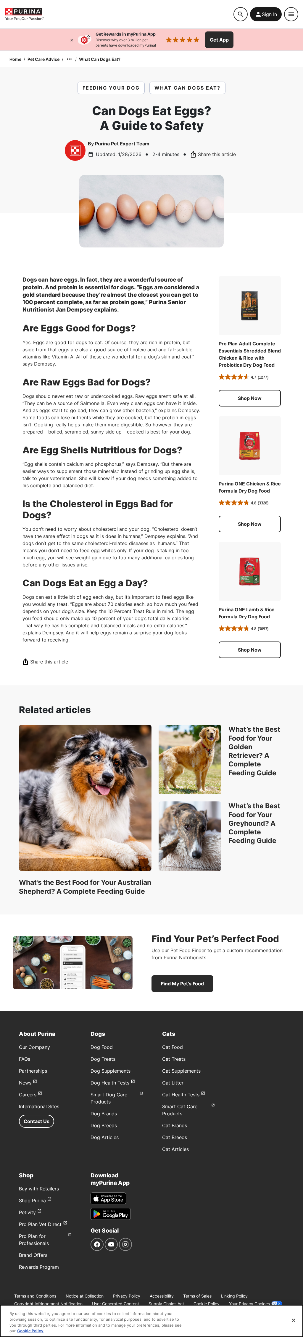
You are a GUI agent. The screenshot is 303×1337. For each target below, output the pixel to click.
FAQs (24, 1059)
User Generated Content (115, 1303)
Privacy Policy (126, 1295)
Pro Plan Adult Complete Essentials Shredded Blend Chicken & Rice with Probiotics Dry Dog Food (250, 354)
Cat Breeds (174, 1137)
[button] (250, 398)
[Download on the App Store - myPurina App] (108, 1198)
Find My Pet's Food (182, 984)
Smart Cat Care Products (179, 1110)
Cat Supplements (181, 1071)
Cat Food (172, 1047)
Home (15, 59)
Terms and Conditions (35, 1295)
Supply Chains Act (166, 1303)
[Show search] (240, 14)
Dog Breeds (104, 1125)
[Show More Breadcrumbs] (69, 59)
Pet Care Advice (43, 59)
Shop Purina (32, 1200)
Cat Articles (175, 1149)
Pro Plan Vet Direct (40, 1224)
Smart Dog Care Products (109, 1098)
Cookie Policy (207, 1303)
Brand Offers (33, 1255)
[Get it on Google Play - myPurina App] (110, 1214)
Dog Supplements (110, 1071)
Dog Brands (104, 1114)
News (25, 1083)
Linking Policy (234, 1295)
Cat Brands (174, 1125)
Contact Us (36, 1121)
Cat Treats (174, 1059)
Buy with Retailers (39, 1189)
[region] (151, 1321)
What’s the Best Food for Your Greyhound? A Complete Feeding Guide (254, 823)
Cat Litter (172, 1083)
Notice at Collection (85, 1295)
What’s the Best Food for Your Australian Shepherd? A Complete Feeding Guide (85, 886)
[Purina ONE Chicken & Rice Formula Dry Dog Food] (250, 445)
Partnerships (33, 1071)
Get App (219, 40)
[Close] (72, 39)
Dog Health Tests (110, 1083)
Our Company (34, 1047)
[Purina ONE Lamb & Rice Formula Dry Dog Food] (250, 571)
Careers (27, 1095)
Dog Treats (103, 1059)
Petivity (27, 1212)
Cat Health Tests (180, 1095)
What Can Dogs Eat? (99, 59)
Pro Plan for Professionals (34, 1239)
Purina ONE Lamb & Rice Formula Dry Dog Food (247, 613)
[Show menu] (291, 14)
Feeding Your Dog (111, 88)
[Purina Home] (24, 14)
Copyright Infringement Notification (48, 1303)
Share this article (217, 154)
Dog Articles (105, 1137)
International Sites (39, 1106)
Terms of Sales (197, 1295)
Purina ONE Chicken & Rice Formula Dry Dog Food (250, 487)
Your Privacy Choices (249, 1303)
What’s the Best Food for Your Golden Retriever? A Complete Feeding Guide (254, 751)
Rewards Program (39, 1267)
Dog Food (102, 1047)
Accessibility (162, 1295)
